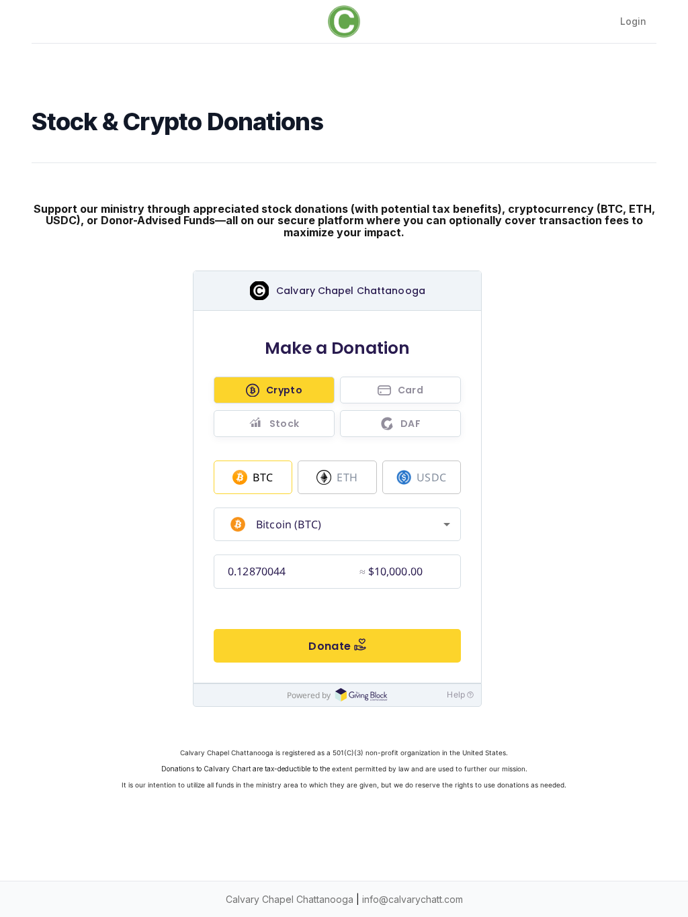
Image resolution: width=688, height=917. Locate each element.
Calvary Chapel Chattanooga (289, 899)
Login (633, 21)
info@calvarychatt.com (412, 899)
